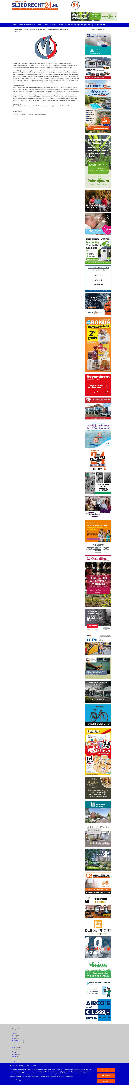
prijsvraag (14, 1058)
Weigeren (106, 1081)
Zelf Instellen (106, 1075)
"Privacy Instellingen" (51, 1076)
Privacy (90, 24)
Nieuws (15, 24)
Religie (14, 1061)
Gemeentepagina (29, 24)
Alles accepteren (106, 1070)
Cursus (14, 1036)
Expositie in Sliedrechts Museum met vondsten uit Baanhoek (28, 113)
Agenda (45, 24)
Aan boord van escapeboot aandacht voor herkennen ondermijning (30, 114)
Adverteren (52, 24)
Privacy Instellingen (80, 24)
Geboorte (14, 1038)
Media (15, 111)
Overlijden (14, 1054)
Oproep (14, 1052)
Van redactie (69, 24)
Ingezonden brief (16, 1042)
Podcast (60, 24)
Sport (21, 24)
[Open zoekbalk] (115, 25)
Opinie (39, 24)
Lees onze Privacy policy (17, 1079)
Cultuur (14, 1033)
